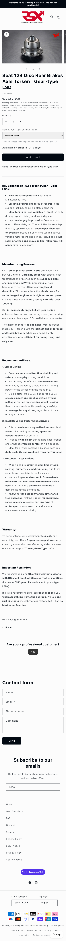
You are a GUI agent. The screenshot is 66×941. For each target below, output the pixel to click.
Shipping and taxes (10, 103)
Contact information (41, 935)
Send (12, 740)
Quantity (6, 115)
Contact (10, 825)
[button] (6, 17)
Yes (33, 651)
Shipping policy (51, 930)
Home (9, 804)
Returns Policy (14, 839)
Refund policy (57, 925)
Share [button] (8, 627)
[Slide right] (39, 69)
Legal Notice (13, 846)
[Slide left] (26, 69)
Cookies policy (14, 859)
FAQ (8, 818)
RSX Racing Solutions (20, 925)
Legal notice (24, 935)
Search (10, 832)
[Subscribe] (56, 787)
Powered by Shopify (39, 925)
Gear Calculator (14, 811)
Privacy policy (17, 930)
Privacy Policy (13, 852)
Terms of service (33, 930)
